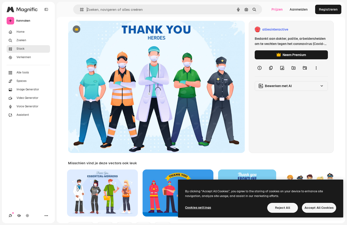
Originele (99, 29)
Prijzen (277, 9)
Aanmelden (299, 9)
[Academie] (19, 215)
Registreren (328, 9)
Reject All (282, 208)
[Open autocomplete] (79, 9)
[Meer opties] (316, 67)
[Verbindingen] (10, 215)
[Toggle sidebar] (46, 9)
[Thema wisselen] (27, 215)
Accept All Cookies (319, 208)
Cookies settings (198, 207)
